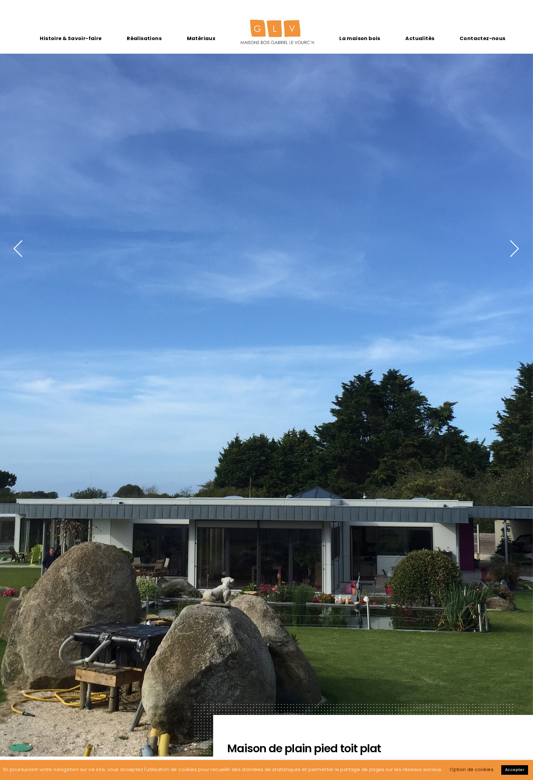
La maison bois (359, 38)
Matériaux (201, 38)
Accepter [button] (514, 770)
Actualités (419, 38)
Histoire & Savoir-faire (70, 38)
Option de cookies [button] (472, 769)
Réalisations (144, 38)
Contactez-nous (483, 38)
